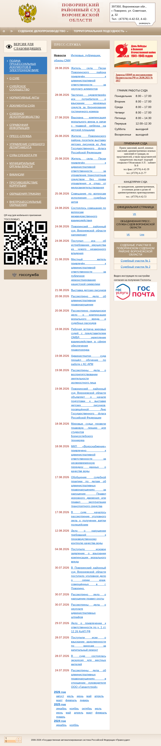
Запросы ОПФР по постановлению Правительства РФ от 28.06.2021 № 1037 (134, 77)
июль (70, 696)
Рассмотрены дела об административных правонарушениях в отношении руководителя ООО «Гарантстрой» (88, 678)
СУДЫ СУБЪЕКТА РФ (23, 155)
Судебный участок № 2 (135, 266)
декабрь (61, 708)
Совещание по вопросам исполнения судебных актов (88, 197)
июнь (80, 696)
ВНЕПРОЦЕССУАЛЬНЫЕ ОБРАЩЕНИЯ (25, 203)
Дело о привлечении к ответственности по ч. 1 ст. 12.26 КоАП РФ (88, 627)
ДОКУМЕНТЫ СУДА (22, 105)
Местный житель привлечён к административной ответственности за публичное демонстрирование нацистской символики (88, 272)
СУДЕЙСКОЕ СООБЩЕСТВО (19, 88)
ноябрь (74, 708)
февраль (71, 700)
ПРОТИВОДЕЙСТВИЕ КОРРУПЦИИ (23, 184)
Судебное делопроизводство (42, 31)
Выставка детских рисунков (88, 290)
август (60, 696)
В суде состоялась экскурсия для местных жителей (88, 660)
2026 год (60, 691)
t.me (142, 234)
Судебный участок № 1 (135, 260)
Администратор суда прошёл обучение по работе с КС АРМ (88, 360)
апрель (99, 696)
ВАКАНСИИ (16, 174)
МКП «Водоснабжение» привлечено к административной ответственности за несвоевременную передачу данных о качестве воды (88, 459)
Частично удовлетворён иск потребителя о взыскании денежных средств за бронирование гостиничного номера (88, 103)
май (88, 696)
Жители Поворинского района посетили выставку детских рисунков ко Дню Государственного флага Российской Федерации (88, 144)
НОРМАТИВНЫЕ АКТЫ (24, 97)
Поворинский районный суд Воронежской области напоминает (88, 230)
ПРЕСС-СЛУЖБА (20, 136)
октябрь (87, 708)
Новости (60, 55)
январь (84, 700)
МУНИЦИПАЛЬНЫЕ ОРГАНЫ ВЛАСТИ (22, 165)
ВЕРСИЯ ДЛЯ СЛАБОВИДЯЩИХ (27, 46)
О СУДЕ (14, 78)
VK (134, 214)
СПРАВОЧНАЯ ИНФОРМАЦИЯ (19, 126)
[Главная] (4, 31)
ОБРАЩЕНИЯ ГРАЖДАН (25, 193)
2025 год (60, 704)
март (59, 700)
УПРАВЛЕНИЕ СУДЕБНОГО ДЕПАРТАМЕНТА (27, 146)
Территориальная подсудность (99, 31)
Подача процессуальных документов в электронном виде (24, 65)
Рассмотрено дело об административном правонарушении (88, 300)
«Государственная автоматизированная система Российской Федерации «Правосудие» (86, 740)
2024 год (60, 720)
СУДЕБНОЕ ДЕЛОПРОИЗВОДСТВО (24, 115)
